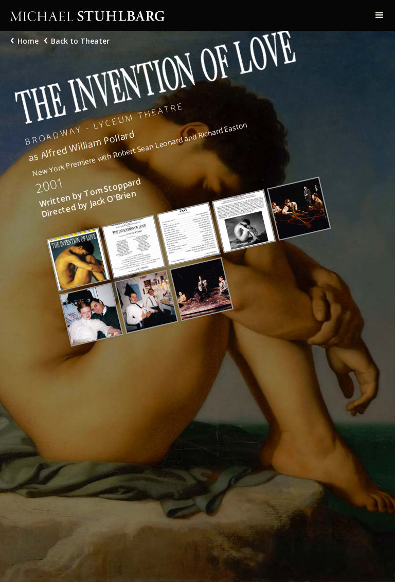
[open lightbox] (78, 259)
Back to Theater (80, 41)
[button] (379, 15)
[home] (182, 15)
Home (28, 41)
